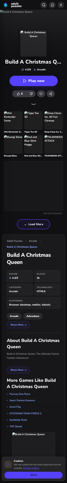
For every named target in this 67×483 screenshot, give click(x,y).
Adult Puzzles (15, 241)
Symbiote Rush (18, 420)
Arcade (33, 241)
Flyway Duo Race (19, 394)
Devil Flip (15, 407)
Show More (17, 324)
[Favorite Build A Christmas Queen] (41, 93)
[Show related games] (34, 104)
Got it (33, 475)
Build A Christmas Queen (22, 247)
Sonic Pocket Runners (22, 400)
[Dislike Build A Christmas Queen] (31, 93)
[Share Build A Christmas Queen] (51, 93)
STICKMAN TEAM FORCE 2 (25, 413)
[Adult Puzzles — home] (12, 5)
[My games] (52, 5)
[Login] (61, 5)
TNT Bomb (15, 426)
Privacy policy (31, 468)
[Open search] (43, 5)
